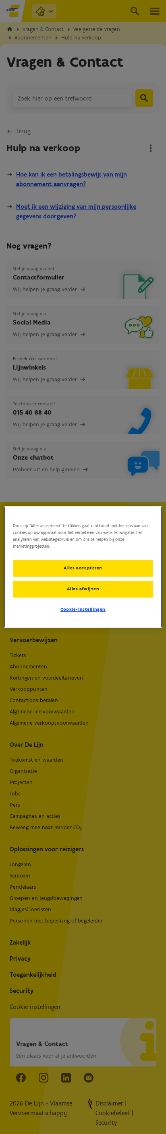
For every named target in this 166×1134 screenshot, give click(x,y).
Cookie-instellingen (83, 609)
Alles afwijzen (83, 589)
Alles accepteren (83, 568)
